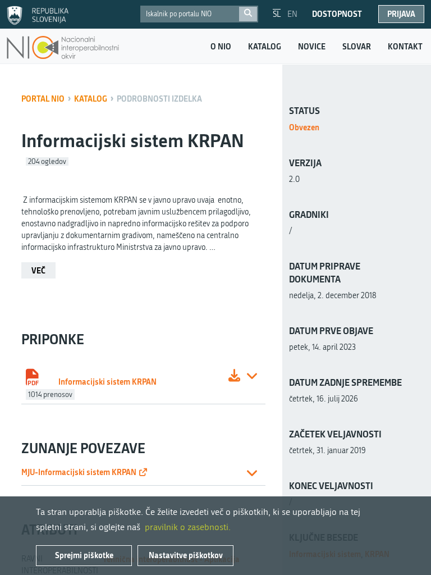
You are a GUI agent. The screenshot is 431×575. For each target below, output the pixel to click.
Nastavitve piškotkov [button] (186, 555)
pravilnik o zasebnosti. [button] (188, 527)
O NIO (220, 46)
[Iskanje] (248, 14)
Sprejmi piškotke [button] (84, 555)
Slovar (356, 46)
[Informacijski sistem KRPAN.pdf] (234, 377)
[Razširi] (252, 377)
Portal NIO (43, 98)
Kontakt (405, 46)
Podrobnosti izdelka (159, 98)
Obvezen (304, 127)
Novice (311, 46)
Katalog (264, 46)
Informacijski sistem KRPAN (107, 381)
